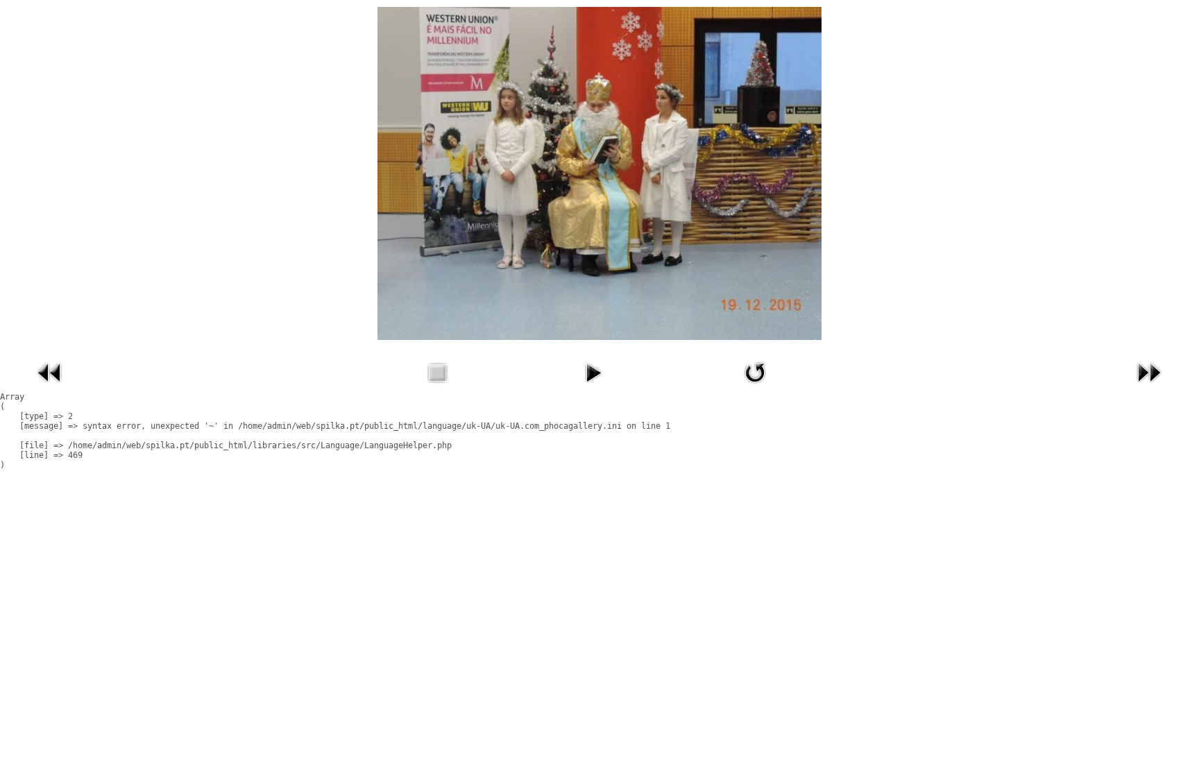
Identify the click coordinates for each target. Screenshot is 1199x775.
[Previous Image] (50, 386)
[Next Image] (1149, 386)
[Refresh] (755, 386)
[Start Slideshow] (593, 386)
